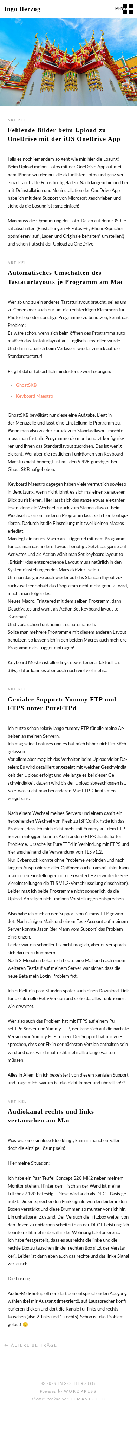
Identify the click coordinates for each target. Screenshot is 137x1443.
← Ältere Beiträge (30, 1345)
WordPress (80, 1391)
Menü (120, 9)
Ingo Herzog (22, 9)
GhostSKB (26, 385)
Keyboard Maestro (34, 396)
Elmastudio (88, 1399)
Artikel (17, 120)
